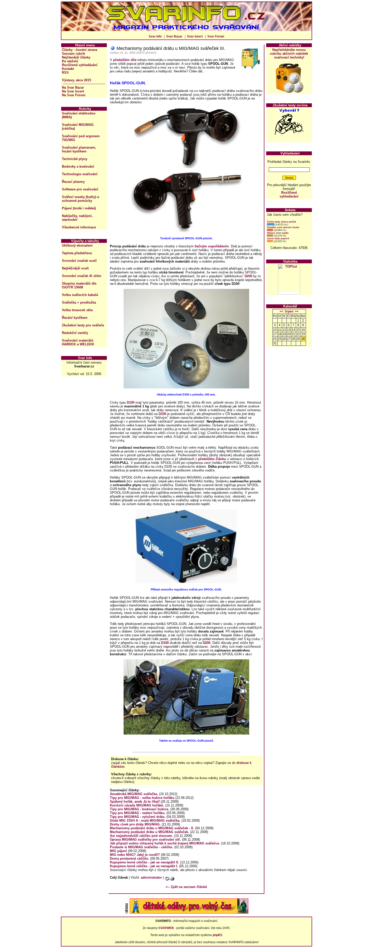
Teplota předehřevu (77, 253)
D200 (248, 276)
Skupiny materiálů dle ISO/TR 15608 (79, 285)
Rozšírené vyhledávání (79, 65)
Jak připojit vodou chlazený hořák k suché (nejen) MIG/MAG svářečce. (165, 843)
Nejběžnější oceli (75, 268)
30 (303, 339)
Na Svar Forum (74, 95)
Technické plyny (74, 159)
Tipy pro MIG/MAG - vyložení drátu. (137, 817)
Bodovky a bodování (78, 166)
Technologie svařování (79, 174)
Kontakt (68, 69)
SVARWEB (166, 928)
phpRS (217, 935)
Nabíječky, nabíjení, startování (77, 218)
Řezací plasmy (73, 182)
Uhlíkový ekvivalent (77, 245)
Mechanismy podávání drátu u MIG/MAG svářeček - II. (152, 828)
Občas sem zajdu (278, 232)
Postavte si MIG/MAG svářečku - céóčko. (141, 847)
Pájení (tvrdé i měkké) (79, 208)
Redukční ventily (75, 333)
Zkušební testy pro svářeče (83, 325)
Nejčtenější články (76, 57)
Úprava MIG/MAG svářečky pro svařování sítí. (145, 839)
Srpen (289, 311)
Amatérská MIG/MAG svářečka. (134, 794)
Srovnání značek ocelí (79, 261)
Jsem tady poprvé (278, 238)
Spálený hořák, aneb (135, 801)
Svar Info (155, 36)
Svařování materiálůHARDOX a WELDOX (78, 342)
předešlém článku (212, 459)
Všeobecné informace (79, 227)
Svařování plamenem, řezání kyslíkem (79, 149)
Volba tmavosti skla (77, 310)
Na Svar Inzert (73, 91)
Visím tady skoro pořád (281, 221)
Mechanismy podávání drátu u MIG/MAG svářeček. (149, 832)
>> (296, 311)
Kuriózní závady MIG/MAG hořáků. (137, 805)
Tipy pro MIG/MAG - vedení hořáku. (137, 813)
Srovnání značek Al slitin (81, 276)
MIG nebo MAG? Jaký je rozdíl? (135, 855)
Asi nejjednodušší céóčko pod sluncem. (141, 836)
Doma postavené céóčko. (129, 858)
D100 (130, 402)
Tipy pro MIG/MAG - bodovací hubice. (139, 809)
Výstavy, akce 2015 (76, 80)
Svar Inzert (195, 36)
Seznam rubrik (73, 53)
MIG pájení (118, 851)
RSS (65, 72)
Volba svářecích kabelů (80, 295)
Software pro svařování (80, 189)
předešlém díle (125, 60)
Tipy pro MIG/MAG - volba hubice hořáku (142, 798)
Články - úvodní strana (79, 50)
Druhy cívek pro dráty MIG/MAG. (135, 824)
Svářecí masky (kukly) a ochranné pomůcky (80, 199)
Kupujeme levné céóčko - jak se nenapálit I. (144, 866)
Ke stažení (70, 61)
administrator (151, 877)
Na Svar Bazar (73, 87)
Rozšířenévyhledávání (289, 194)
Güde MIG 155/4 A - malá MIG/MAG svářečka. (145, 820)
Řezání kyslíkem (75, 318)
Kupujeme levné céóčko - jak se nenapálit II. (144, 862)
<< (281, 311)
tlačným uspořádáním (212, 246)
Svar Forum (215, 36)
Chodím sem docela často (283, 227)
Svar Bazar (174, 36)
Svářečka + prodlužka (79, 302)
